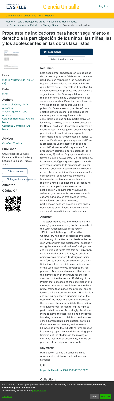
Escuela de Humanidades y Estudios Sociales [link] (64, 21)
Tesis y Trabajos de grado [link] (30, 21)
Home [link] (9, 21)
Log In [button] (103, 6)
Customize (7, 396)
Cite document (15, 171)
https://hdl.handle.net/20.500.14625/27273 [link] (64, 370)
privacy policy (39, 390)
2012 (5, 93)
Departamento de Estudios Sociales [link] (24, 25)
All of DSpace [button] (46, 15)
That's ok (105, 396)
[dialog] (57, 391)
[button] (91, 6)
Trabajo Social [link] (51, 25)
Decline (94, 396)
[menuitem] (47, 15)
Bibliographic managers (16, 179)
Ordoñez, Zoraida (12, 143)
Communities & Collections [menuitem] (21, 15)
